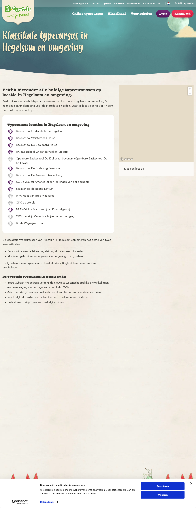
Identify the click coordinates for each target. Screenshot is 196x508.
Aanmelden (182, 14)
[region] (156, 123)
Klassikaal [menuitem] (117, 14)
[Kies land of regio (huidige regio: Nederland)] (168, 3)
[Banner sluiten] (191, 483)
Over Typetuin (80, 3)
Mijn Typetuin (186, 3)
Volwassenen (133, 3)
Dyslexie (106, 3)
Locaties (95, 3)
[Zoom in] (190, 89)
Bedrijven (119, 3)
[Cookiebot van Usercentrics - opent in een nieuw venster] (19, 502)
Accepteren (162, 486)
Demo (163, 14)
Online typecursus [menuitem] (87, 14)
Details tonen (47, 502)
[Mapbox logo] (127, 159)
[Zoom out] (190, 93)
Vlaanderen (149, 3)
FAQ (160, 3)
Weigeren (163, 494)
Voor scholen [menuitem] (141, 14)
